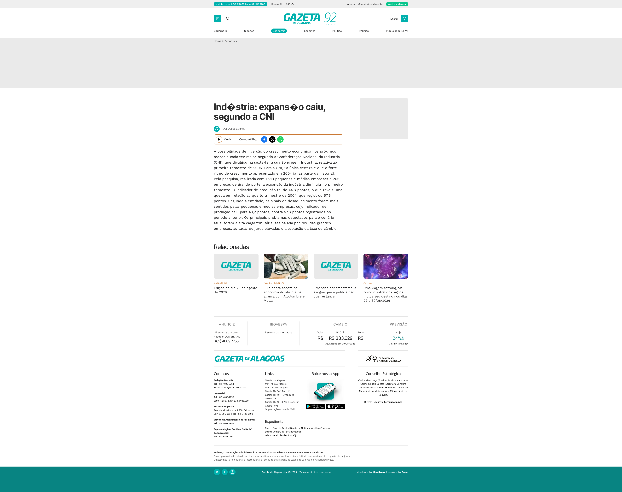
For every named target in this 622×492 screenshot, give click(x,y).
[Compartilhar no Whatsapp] (280, 139)
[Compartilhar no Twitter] (272, 139)
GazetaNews (271, 405)
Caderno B (220, 30)
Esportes (309, 30)
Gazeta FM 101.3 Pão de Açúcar (282, 401)
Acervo (351, 4)
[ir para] (325, 391)
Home (217, 41)
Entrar (394, 18)
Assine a (397, 4)
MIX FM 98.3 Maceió (276, 383)
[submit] (228, 19)
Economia (279, 30)
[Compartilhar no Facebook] (264, 139)
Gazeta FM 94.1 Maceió (277, 391)
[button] (404, 18)
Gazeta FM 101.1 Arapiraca (279, 394)
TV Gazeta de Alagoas (276, 387)
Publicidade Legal (397, 30)
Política (337, 30)
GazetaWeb (271, 398)
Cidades (249, 30)
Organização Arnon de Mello (280, 409)
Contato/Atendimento (370, 4)
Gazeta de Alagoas (275, 380)
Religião (364, 30)
